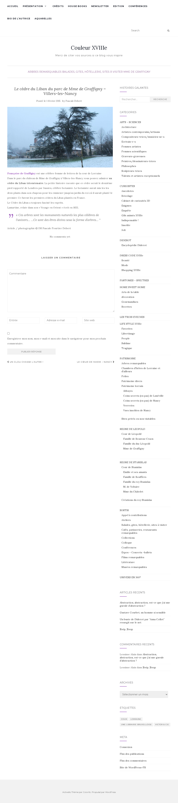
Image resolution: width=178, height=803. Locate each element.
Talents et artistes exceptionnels (141, 175)
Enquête (126, 210)
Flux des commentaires (133, 760)
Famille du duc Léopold (136, 443)
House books (77, 6)
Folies (125, 376)
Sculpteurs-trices (132, 171)
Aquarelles (43, 18)
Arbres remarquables (45, 71)
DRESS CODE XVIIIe (131, 255)
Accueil (12, 6)
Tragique (127, 348)
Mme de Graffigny (136, 71)
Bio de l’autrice (18, 18)
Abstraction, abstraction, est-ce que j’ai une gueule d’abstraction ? (145, 604)
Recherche (160, 99)
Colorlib (87, 792)
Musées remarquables (134, 567)
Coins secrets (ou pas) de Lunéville (143, 395)
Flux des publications (132, 753)
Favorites (127, 328)
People (126, 338)
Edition (118, 6)
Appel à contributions (134, 515)
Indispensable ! (130, 220)
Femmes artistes (131, 146)
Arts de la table (130, 292)
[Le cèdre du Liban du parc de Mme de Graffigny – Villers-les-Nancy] (60, 137)
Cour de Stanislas (132, 467)
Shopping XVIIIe (131, 270)
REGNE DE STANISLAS (133, 462)
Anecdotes (128, 191)
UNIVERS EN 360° (130, 577)
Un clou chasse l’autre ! (26, 362)
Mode (125, 265)
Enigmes (126, 205)
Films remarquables (133, 557)
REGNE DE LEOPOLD (132, 429)
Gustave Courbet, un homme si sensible (143, 612)
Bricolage (127, 195)
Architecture (129, 127)
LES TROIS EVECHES (132, 317)
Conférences (137, 6)
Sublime (126, 343)
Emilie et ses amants (135, 472)
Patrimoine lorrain (132, 386)
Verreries (128, 405)
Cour (124, 719)
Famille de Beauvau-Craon (138, 438)
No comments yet (60, 236)
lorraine (136, 719)
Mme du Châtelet (133, 491)
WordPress (110, 792)
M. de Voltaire (131, 486)
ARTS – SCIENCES (130, 122)
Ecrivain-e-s (129, 141)
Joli (124, 230)
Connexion (126, 747)
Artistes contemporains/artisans (141, 131)
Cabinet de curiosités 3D (136, 200)
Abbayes (128, 390)
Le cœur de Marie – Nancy (95, 362)
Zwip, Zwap (126, 629)
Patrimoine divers (132, 381)
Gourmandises (130, 301)
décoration (128, 297)
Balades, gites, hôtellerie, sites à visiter (92, 71)
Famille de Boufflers (134, 477)
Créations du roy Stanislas (137, 500)
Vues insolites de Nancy (137, 410)
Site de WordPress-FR (133, 767)
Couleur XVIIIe (89, 47)
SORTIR (124, 510)
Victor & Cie (162, 724)
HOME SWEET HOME (132, 287)
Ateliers (126, 520)
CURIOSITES (127, 186)
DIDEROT (125, 240)
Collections (128, 537)
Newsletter (100, 6)
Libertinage (128, 333)
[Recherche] (168, 30)
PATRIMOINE (128, 358)
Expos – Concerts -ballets (137, 552)
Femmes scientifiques (134, 151)
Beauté (126, 260)
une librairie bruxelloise (136, 724)
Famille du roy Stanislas (136, 481)
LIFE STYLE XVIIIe (131, 323)
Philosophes (129, 166)
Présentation (33, 6)
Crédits (58, 6)
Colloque (127, 542)
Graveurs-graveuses (133, 156)
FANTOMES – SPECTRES (134, 280)
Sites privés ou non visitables (138, 418)
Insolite (126, 225)
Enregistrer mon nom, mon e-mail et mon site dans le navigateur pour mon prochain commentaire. (56, 341)
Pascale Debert (74, 101)
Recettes (127, 306)
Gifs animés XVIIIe (132, 215)
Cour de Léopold (131, 433)
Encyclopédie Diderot (134, 245)
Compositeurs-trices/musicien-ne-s (143, 136)
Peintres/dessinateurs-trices (139, 161)
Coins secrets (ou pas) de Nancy (141, 400)
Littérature (128, 562)
